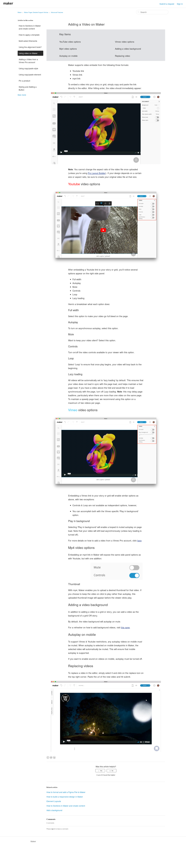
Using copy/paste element (30, 74)
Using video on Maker (28, 53)
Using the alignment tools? (30, 47)
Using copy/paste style (28, 68)
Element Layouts (53, 801)
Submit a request (167, 3)
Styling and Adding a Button (27, 88)
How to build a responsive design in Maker (64, 796)
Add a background (54, 810)
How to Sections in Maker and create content (30, 27)
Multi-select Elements (28, 40)
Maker (20, 12)
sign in (53, 829)
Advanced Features (57, 12)
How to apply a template (29, 34)
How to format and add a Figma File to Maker (65, 792)
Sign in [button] (180, 3)
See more (22, 94)
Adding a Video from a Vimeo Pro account (28, 61)
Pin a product (24, 80)
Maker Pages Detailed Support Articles (36, 12)
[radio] (100, 770)
